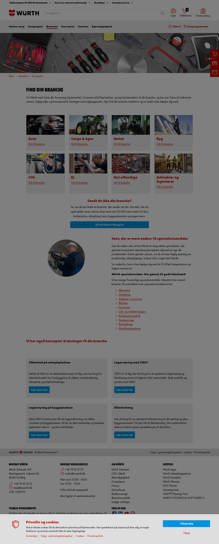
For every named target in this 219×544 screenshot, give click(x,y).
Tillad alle (186, 523)
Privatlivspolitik (95, 536)
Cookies (80, 536)
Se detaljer (31, 536)
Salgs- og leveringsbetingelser (56, 536)
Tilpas (186, 533)
